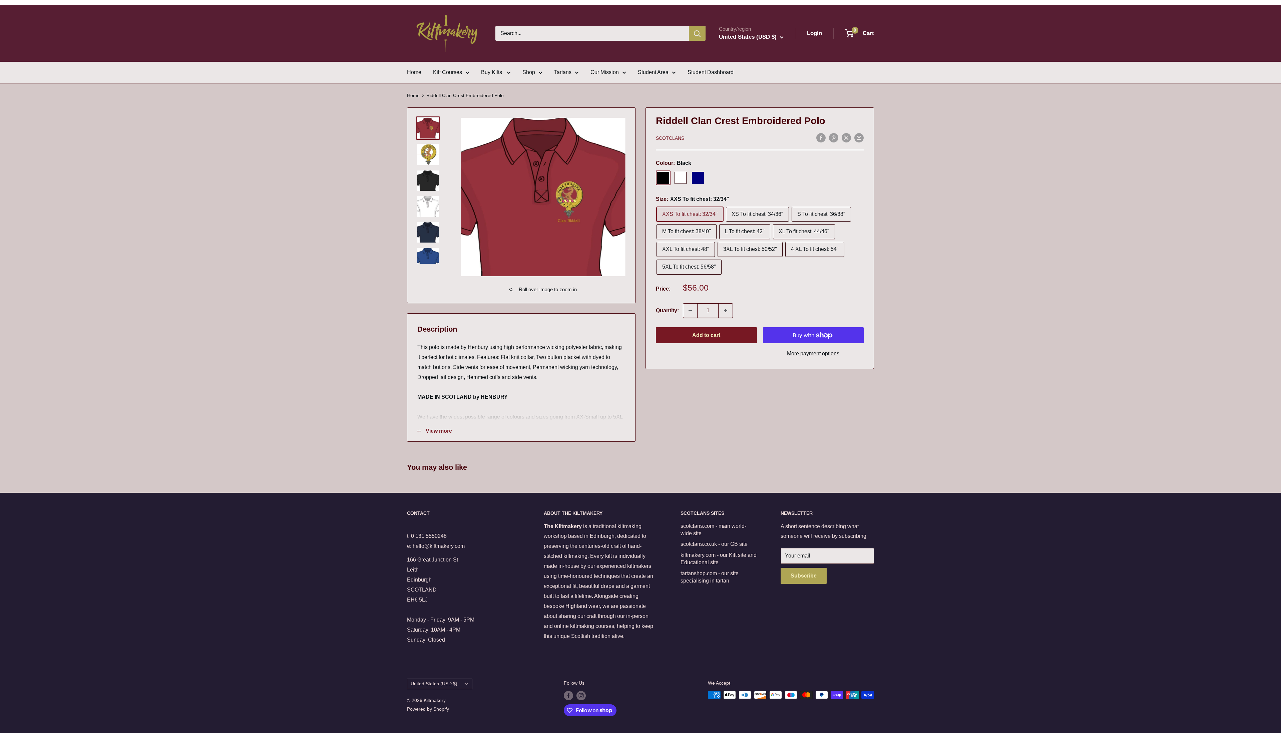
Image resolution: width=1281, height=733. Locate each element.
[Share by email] (859, 137)
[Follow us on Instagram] (581, 695)
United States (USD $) (434, 683)
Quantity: (667, 310)
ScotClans (670, 138)
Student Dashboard (711, 72)
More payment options (813, 353)
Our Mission (604, 72)
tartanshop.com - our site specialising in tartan (710, 577)
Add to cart (706, 335)
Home (414, 72)
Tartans (562, 72)
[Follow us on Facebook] (568, 695)
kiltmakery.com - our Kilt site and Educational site (719, 558)
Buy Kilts (492, 72)
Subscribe (804, 576)
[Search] (697, 33)
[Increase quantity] (726, 311)
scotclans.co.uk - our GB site (714, 544)
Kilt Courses (447, 72)
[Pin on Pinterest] (833, 137)
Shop (528, 72)
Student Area (653, 72)
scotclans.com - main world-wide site (713, 529)
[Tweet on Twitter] (846, 137)
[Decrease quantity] (690, 311)
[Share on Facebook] (821, 137)
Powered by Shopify (428, 709)
